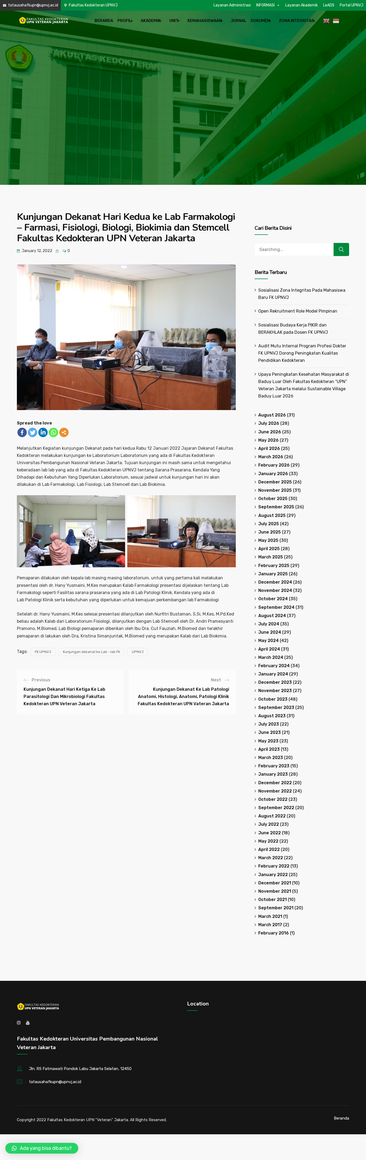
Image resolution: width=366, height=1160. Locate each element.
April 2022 (269, 849)
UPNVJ (138, 652)
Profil (124, 20)
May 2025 (268, 540)
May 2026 (268, 440)
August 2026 (272, 415)
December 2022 (275, 782)
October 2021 (272, 899)
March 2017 (270, 924)
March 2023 (270, 757)
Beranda (104, 20)
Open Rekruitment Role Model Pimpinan (297, 311)
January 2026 (273, 473)
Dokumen (260, 20)
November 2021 (274, 891)
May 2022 (268, 841)
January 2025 (273, 573)
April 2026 (269, 448)
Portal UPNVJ (351, 5)
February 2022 (273, 866)
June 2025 (269, 532)
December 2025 (275, 482)
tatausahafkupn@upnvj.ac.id (33, 5)
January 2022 (273, 874)
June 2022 (269, 832)
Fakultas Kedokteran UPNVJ (93, 5)
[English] (327, 20)
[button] (41, 1148)
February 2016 (273, 933)
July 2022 (268, 824)
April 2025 (269, 548)
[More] (64, 432)
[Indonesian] (337, 20)
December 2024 (275, 582)
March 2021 (270, 916)
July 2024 (268, 623)
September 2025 (276, 506)
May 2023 (268, 741)
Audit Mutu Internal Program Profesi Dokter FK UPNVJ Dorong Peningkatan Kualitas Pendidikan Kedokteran (302, 353)
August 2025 (272, 515)
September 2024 (276, 607)
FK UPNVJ (43, 652)
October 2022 (272, 799)
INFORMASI (265, 5)
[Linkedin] (43, 432)
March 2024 (270, 657)
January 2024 (273, 674)
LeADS (328, 5)
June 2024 (269, 632)
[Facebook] (22, 432)
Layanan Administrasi (232, 5)
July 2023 (268, 724)
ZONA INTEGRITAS (296, 20)
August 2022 (272, 816)
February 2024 (274, 665)
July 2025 (268, 523)
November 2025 (275, 490)
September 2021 (275, 907)
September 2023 (276, 707)
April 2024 (269, 649)
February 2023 (273, 765)
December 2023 (275, 682)
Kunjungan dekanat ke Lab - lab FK (91, 652)
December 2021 (274, 882)
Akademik (150, 20)
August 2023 (272, 715)
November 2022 (275, 791)
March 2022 (270, 857)
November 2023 (275, 690)
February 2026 (274, 465)
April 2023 (269, 749)
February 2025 (273, 565)
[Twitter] (32, 432)
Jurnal (239, 20)
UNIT (173, 20)
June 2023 (269, 732)
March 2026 (270, 456)
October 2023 (272, 699)
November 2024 (275, 590)
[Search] (341, 249)
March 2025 (270, 557)
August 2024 (272, 615)
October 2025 (272, 498)
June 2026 (269, 431)
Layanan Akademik (301, 5)
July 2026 (268, 423)
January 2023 (273, 774)
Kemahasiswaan (205, 20)
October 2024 (273, 598)
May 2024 (268, 640)
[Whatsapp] (53, 432)
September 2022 (276, 807)
